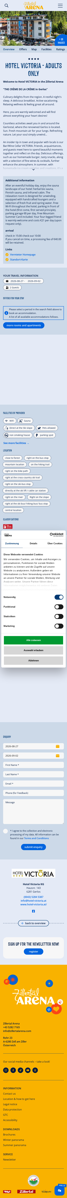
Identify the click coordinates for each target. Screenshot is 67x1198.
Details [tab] (33, 543)
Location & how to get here (19, 1099)
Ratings (60, 49)
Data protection (12, 1109)
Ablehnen (33, 660)
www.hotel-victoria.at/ (33, 904)
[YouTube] (28, 1070)
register (33, 951)
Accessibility (10, 1120)
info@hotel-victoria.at (33, 900)
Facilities (46, 49)
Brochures (9, 1134)
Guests (14, 287)
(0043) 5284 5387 (33, 897)
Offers (23, 49)
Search (6, 5)
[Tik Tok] (20, 1070)
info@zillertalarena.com (17, 1031)
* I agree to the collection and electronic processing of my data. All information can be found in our (34, 834)
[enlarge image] (33, 28)
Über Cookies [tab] (55, 543)
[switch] (59, 606)
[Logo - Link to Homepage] (33, 5)
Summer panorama (14, 1145)
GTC (5, 1115)
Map (34, 49)
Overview (8, 49)
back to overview (35, 923)
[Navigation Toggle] (60, 5)
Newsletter (9, 1159)
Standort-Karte (19, 259)
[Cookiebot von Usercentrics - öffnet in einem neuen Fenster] (49, 535)
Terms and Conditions (36, 838)
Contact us (9, 1093)
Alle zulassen (33, 640)
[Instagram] (6, 1070)
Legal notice (10, 1104)
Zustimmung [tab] (12, 543)
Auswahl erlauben (33, 650)
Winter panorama (13, 1140)
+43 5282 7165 (11, 1027)
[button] (33, 169)
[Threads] (35, 1070)
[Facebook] (13, 1070)
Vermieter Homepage (23, 254)
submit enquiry (33, 847)
